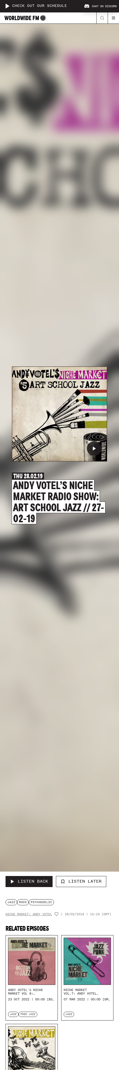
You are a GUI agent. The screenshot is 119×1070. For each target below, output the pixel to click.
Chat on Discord (104, 6)
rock (23, 902)
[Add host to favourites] (56, 914)
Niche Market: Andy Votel (29, 914)
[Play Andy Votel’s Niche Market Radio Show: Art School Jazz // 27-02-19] (94, 448)
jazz (11, 902)
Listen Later (85, 881)
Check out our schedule (39, 6)
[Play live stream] (7, 6)
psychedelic (41, 902)
